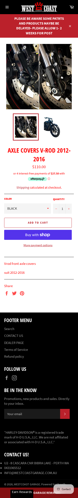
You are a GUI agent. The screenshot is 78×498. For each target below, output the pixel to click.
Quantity (58, 199)
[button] (39, 493)
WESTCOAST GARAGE (27, 484)
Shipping (22, 187)
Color (8, 198)
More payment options (38, 245)
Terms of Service (16, 349)
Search (9, 328)
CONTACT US (13, 335)
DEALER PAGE (14, 342)
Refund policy (14, 356)
